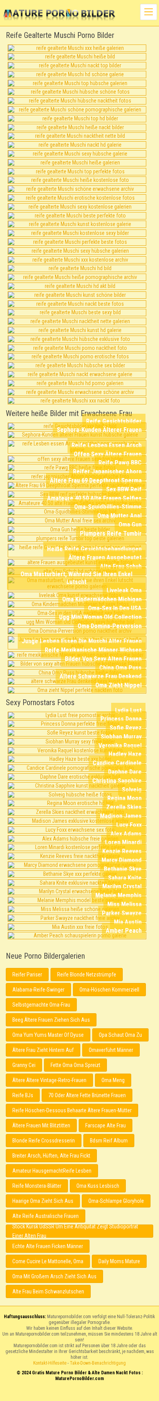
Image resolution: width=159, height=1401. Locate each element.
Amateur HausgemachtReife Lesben (51, 1171)
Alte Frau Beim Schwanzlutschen (48, 1291)
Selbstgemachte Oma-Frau (41, 1005)
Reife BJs (22, 1095)
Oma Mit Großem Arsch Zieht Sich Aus (54, 1276)
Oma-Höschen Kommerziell (109, 990)
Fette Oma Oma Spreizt (75, 1065)
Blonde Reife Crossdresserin (43, 1140)
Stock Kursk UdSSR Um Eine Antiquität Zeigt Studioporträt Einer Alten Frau (75, 1231)
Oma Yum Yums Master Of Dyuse (48, 1035)
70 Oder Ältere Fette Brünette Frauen (87, 1095)
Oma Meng (113, 1080)
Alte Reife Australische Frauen (45, 1216)
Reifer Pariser (27, 974)
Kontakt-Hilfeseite (49, 1363)
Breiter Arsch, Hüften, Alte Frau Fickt (51, 1156)
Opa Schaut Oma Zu (120, 1035)
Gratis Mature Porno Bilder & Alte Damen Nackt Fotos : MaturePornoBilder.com (79, 1394)
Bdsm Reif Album (109, 1140)
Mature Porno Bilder (59, 15)
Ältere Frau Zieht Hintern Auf (43, 1050)
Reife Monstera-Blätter (36, 1186)
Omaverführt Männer (111, 1050)
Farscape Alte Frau (105, 1125)
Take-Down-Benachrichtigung (98, 1363)
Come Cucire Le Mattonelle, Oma (47, 1261)
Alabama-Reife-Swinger (38, 990)
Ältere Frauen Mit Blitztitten (41, 1125)
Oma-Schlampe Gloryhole (116, 1201)
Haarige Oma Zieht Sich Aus (42, 1201)
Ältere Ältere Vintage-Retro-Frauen (49, 1080)
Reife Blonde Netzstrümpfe (86, 974)
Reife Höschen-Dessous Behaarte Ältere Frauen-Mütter (72, 1110)
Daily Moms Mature (119, 1261)
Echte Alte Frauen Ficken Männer (47, 1246)
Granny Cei (24, 1065)
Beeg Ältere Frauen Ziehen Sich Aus (51, 1020)
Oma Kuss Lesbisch (97, 1186)
